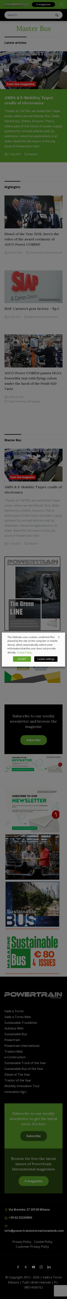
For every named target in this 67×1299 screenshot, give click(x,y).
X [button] (59, 637)
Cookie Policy (24, 652)
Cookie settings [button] (46, 659)
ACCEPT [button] (22, 659)
